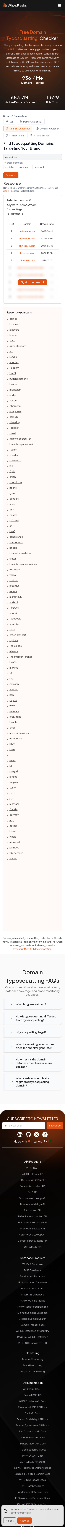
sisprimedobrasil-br (20, 438)
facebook (39, 167)
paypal (13, 700)
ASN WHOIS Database (32, 1300)
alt (11, 525)
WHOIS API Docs (32, 1389)
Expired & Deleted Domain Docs (32, 1473)
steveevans (16, 542)
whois (13, 836)
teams (13, 449)
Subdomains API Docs (32, 1437)
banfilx (13, 662)
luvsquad (15, 324)
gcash (13, 493)
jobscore (14, 329)
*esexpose (16, 645)
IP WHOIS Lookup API (32, 1228)
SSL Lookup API (32, 1210)
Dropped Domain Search (32, 1318)
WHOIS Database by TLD (32, 1343)
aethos (14, 825)
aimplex (14, 782)
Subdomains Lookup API (32, 1198)
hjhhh (12, 743)
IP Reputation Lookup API (32, 1222)
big (11, 465)
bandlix (13, 722)
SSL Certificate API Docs (33, 1431)
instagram (24, 167)
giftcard (14, 520)
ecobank (14, 498)
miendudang (16, 738)
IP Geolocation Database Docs (32, 1498)
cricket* (14, 580)
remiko (13, 356)
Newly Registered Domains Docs (32, 1467)
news (13, 760)
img (11, 678)
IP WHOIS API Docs (33, 1455)
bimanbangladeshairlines (23, 564)
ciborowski (15, 405)
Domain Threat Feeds (32, 1324)
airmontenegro (18, 346)
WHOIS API (32, 1167)
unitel (13, 558)
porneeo (14, 847)
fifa (11, 673)
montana (15, 803)
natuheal (14, 711)
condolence (16, 536)
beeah (13, 547)
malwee (14, 667)
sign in (6, 190)
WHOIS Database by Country (32, 1330)
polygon (14, 684)
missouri (14, 651)
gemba (13, 515)
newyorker (15, 411)
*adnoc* (14, 427)
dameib (14, 416)
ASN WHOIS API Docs (32, 1461)
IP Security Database (32, 1288)
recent (13, 591)
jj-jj (11, 798)
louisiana (14, 585)
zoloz (12, 340)
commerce (15, 460)
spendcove (16, 482)
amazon (14, 689)
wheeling (15, 422)
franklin (14, 809)
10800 (13, 400)
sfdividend (15, 716)
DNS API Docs (33, 1413)
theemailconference (21, 656)
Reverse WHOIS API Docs (32, 1407)
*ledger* (14, 367)
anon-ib (14, 613)
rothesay (15, 569)
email (12, 727)
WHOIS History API (32, 1174)
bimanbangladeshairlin (22, 444)
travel (13, 433)
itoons (13, 487)
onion (13, 476)
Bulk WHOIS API (32, 1246)
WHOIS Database (32, 1264)
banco (13, 384)
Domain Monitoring (32, 1359)
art (11, 351)
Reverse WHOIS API (32, 1180)
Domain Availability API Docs (32, 1419)
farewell (14, 607)
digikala (14, 640)
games (13, 318)
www (12, 705)
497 (12, 509)
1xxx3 (13, 373)
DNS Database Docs (32, 1485)
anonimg (14, 362)
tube (12, 629)
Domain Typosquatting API (32, 1240)
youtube (9, 167)
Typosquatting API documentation (32, 949)
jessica (13, 776)
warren (13, 858)
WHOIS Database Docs (32, 1479)
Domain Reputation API (33, 1186)
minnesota (15, 842)
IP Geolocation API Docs (32, 1449)
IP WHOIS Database (32, 1294)
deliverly (14, 814)
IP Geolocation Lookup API (32, 1216)
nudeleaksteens (19, 378)
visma (13, 574)
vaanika (14, 455)
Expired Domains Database (32, 1312)
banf (12, 531)
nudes (13, 395)
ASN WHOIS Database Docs (32, 1504)
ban (12, 694)
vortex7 (14, 602)
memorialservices (19, 733)
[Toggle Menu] (59, 5)
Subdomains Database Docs (33, 1492)
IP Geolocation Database (32, 1282)
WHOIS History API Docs (32, 1401)
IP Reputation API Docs (33, 1443)
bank (12, 749)
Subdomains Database (32, 1276)
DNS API (32, 1192)
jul (11, 765)
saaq (12, 504)
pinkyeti (14, 771)
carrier (13, 787)
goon (12, 793)
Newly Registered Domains (32, 1306)
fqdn (12, 471)
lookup (13, 831)
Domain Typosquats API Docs (32, 1425)
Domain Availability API (32, 1204)
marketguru (16, 596)
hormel (13, 335)
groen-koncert (18, 634)
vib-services (16, 853)
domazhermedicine (20, 553)
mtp (12, 820)
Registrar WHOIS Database (32, 1336)
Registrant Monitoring (32, 1371)
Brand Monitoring (32, 1365)
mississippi (15, 389)
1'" (11, 754)
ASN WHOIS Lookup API (32, 1234)
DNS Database (32, 1270)
